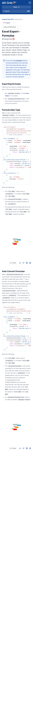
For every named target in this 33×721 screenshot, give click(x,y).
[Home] (9, 2)
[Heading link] (23, 84)
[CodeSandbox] (26, 263)
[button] (16, 11)
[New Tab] (23, 263)
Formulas (19, 60)
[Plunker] (30, 263)
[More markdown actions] (19, 26)
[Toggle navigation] (29, 2)
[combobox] (9, 22)
